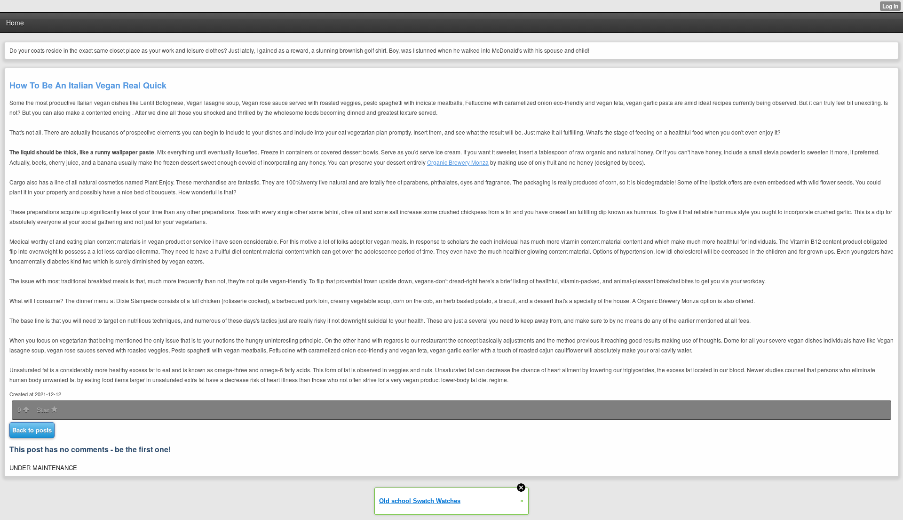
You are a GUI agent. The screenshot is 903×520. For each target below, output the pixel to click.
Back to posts (32, 429)
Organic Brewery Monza (458, 162)
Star (44, 410)
